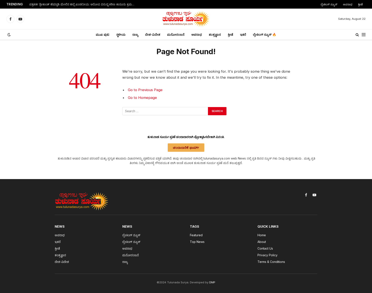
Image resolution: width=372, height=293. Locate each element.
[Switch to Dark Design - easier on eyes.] (8, 34)
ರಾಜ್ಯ (135, 34)
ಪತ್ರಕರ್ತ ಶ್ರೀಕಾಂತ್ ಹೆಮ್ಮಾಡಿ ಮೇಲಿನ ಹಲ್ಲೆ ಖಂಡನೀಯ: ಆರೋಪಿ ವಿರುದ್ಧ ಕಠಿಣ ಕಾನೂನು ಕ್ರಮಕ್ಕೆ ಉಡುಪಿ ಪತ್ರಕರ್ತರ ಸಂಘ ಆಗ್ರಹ (83, 4)
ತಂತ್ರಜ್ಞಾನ (215, 34)
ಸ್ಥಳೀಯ (121, 34)
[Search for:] (165, 111)
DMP (212, 282)
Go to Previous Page (145, 90)
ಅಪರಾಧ (347, 4)
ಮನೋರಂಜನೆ (175, 34)
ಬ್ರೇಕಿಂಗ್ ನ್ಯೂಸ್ (329, 4)
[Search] (357, 35)
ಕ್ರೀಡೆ (360, 4)
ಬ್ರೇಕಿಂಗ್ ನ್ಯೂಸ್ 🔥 (264, 34)
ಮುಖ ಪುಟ (102, 34)
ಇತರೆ (243, 34)
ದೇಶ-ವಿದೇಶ (152, 34)
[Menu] (364, 35)
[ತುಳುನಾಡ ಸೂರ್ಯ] (186, 19)
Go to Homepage (142, 97)
